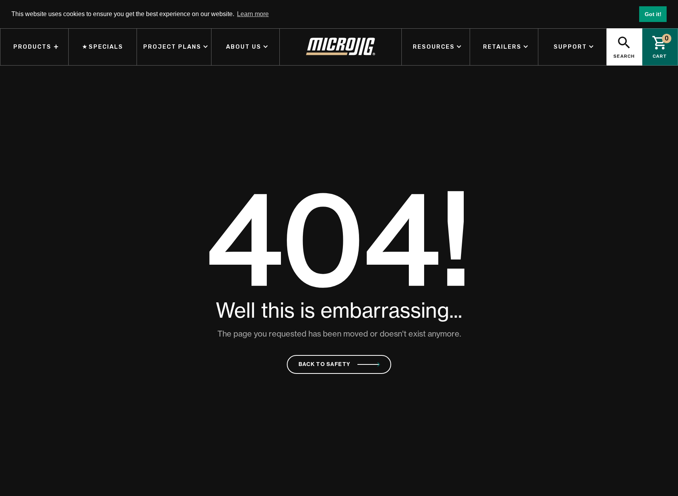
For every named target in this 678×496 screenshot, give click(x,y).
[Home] (341, 47)
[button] (174, 47)
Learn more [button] (253, 14)
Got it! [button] (653, 14)
